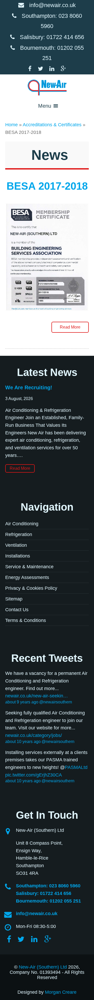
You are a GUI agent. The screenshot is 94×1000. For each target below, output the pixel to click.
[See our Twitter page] (43, 68)
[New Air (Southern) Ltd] (47, 87)
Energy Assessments (27, 577)
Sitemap (13, 599)
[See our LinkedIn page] (54, 68)
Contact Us (16, 609)
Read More (70, 327)
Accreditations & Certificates (52, 124)
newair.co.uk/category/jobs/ (33, 735)
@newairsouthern (55, 702)
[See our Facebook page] (32, 68)
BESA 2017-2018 (47, 186)
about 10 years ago (23, 741)
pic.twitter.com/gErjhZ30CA (33, 775)
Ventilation (16, 545)
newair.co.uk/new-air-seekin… (36, 695)
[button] (44, 106)
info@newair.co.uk (52, 5)
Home (11, 124)
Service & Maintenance (29, 566)
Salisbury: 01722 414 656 (52, 37)
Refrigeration (18, 534)
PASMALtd (76, 767)
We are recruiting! (28, 387)
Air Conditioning (21, 523)
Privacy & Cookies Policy (31, 588)
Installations (17, 556)
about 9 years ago (21, 702)
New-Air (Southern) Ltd (43, 967)
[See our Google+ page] (63, 68)
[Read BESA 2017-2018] (47, 315)
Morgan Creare (61, 992)
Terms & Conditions (25, 620)
